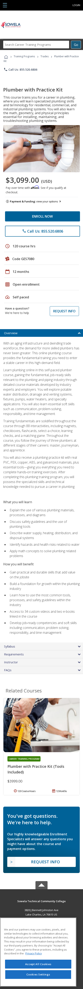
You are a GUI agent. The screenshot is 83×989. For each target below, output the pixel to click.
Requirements (14, 654)
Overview (11, 333)
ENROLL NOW (42, 216)
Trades (44, 56)
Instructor (11, 662)
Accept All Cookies (38, 964)
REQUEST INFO (64, 311)
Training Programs (24, 56)
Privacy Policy (33, 953)
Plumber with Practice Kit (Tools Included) (35, 769)
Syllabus (9, 646)
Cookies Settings (38, 974)
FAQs (7, 670)
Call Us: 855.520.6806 (20, 69)
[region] (38, 952)
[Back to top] (41, 901)
